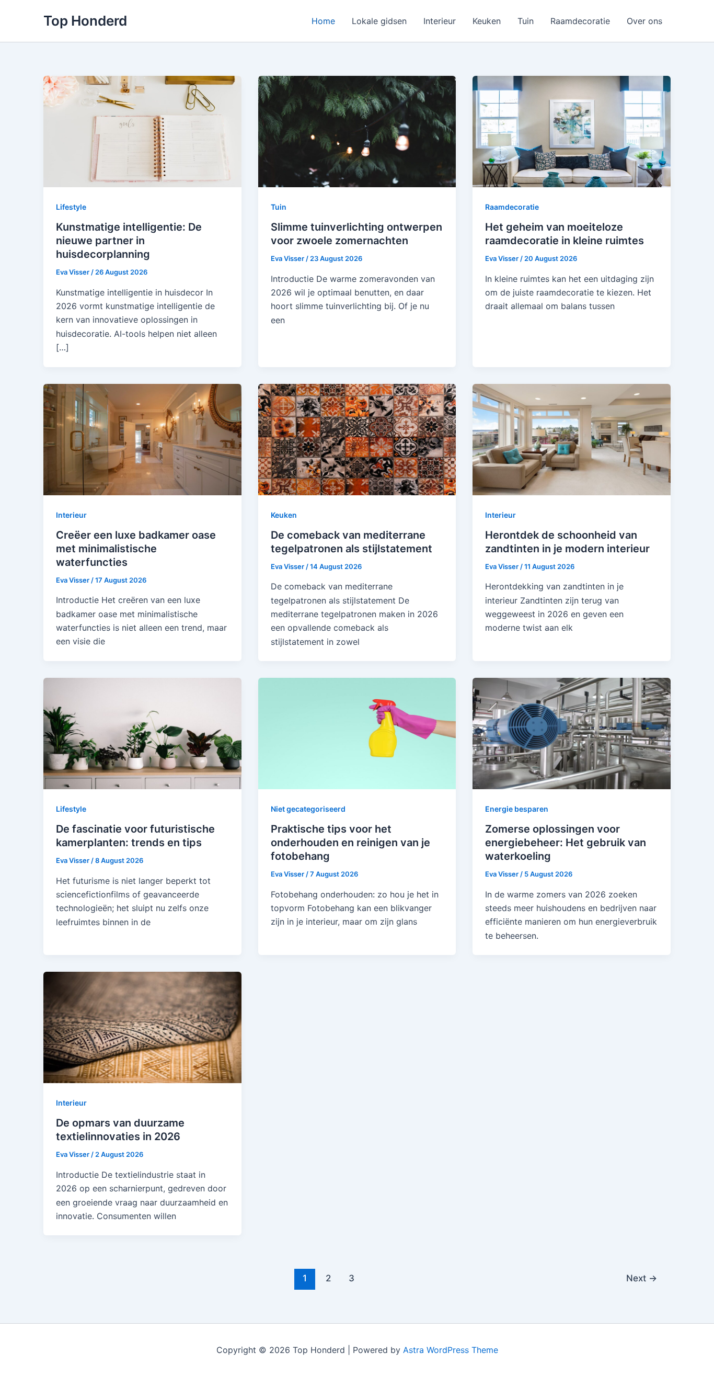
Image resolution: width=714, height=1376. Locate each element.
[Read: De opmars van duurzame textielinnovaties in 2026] (142, 1026)
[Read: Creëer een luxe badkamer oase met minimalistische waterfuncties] (142, 438)
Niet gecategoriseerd (308, 808)
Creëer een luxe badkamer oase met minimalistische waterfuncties (136, 548)
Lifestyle (71, 206)
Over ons (644, 21)
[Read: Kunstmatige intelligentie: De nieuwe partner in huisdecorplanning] (142, 131)
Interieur (439, 21)
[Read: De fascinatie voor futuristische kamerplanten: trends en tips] (142, 732)
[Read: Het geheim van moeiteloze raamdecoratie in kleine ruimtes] (572, 131)
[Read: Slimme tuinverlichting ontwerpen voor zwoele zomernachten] (357, 131)
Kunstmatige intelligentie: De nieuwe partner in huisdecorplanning (129, 240)
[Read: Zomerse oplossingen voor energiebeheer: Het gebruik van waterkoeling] (572, 732)
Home (323, 21)
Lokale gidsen (379, 21)
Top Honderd (85, 21)
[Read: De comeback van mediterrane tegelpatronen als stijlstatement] (357, 438)
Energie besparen (516, 808)
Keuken (487, 21)
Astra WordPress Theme (450, 1350)
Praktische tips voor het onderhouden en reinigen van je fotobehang (350, 842)
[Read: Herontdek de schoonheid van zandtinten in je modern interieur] (572, 438)
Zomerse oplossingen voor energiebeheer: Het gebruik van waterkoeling (565, 842)
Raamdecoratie (580, 21)
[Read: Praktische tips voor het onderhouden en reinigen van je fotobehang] (357, 732)
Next (641, 1277)
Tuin (525, 21)
